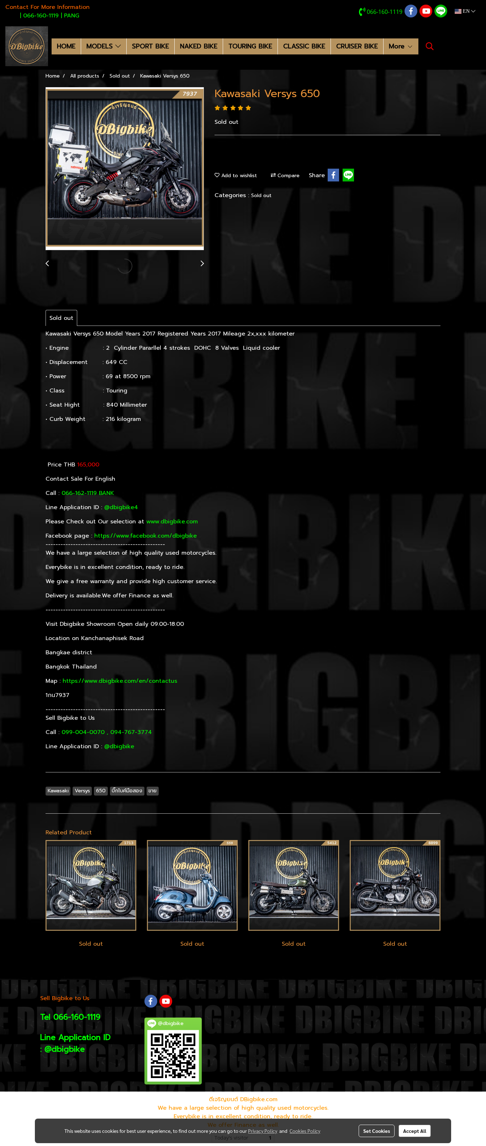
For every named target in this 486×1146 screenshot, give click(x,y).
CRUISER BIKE (357, 46)
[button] (430, 46)
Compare (288, 175)
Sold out (261, 195)
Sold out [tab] (61, 318)
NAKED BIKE (198, 46)
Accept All (414, 1130)
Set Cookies (376, 1130)
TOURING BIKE (250, 46)
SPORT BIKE (150, 46)
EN (466, 11)
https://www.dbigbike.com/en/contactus (121, 681)
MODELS (100, 46)
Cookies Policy (305, 1130)
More (398, 46)
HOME (66, 46)
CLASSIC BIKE (304, 46)
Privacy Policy (262, 1130)
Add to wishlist (238, 175)
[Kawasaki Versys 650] (125, 169)
